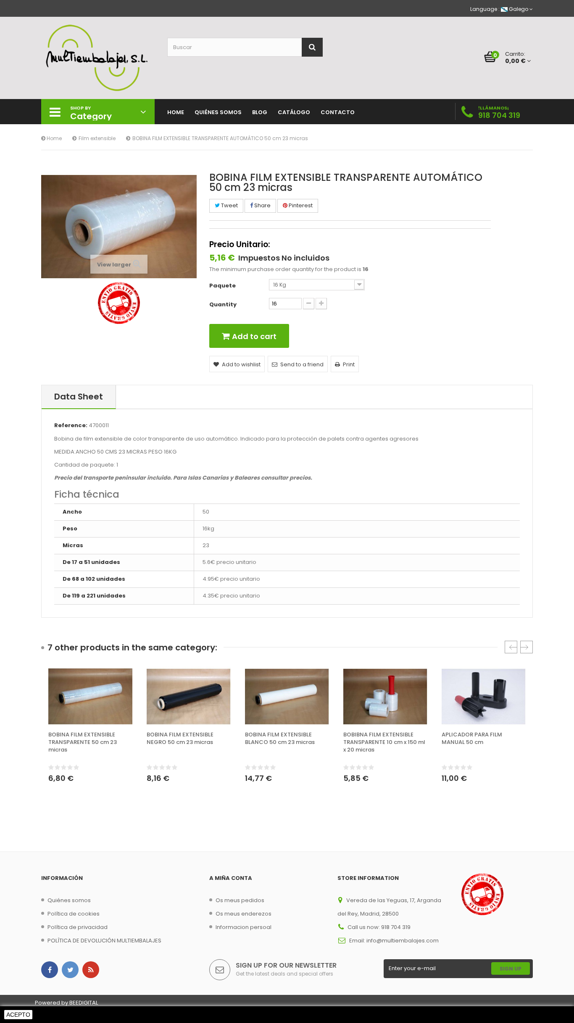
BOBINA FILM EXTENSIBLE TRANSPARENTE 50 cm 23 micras (82, 742)
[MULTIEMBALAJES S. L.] (98, 58)
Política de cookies (73, 914)
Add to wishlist (241, 364)
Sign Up (510, 968)
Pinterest (300, 205)
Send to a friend (302, 364)
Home (53, 138)
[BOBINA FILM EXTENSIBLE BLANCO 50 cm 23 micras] (287, 696)
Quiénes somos (69, 900)
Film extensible (97, 138)
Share (262, 205)
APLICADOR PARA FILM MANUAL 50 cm (472, 738)
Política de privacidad (77, 927)
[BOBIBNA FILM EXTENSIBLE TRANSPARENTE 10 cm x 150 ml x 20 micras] (385, 696)
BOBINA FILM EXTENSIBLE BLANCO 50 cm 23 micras (280, 738)
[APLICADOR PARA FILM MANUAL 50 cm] (484, 696)
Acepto (18, 1014)
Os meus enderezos (243, 914)
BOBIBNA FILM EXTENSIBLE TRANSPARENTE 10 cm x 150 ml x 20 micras (384, 742)
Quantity (223, 304)
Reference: (70, 425)
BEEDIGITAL (83, 1003)
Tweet (229, 205)
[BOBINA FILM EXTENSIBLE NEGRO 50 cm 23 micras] (189, 696)
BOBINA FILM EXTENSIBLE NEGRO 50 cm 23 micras (180, 738)
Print (349, 364)
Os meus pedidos (240, 900)
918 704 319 (499, 115)
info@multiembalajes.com (402, 941)
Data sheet (78, 396)
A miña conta (230, 878)
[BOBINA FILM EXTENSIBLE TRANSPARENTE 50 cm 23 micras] (90, 696)
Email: (357, 941)
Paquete (223, 286)
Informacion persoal (243, 927)
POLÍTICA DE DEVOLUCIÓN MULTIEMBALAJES (104, 941)
